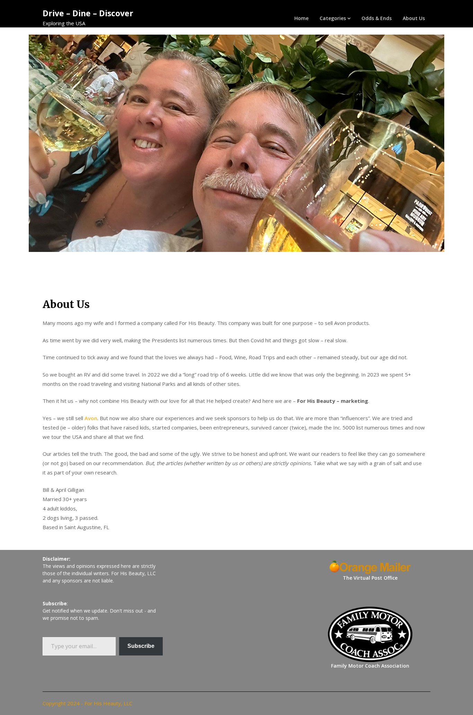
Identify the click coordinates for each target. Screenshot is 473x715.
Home (301, 18)
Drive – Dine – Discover (88, 13)
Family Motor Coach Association (370, 665)
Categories (333, 18)
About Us (414, 18)
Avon (90, 418)
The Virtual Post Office (370, 577)
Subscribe (140, 646)
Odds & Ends (377, 18)
